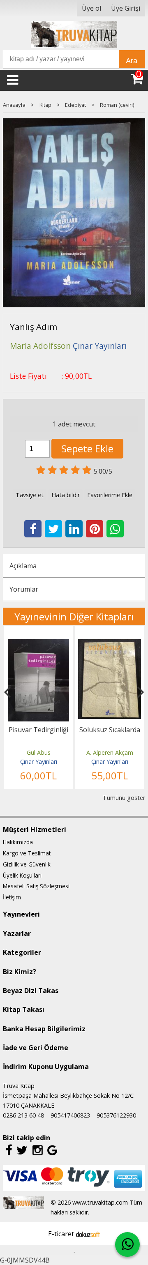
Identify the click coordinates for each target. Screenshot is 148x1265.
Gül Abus (39, 752)
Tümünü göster (124, 798)
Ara (131, 61)
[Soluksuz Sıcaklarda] (109, 644)
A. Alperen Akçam (109, 752)
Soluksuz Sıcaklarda (109, 729)
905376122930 (116, 1115)
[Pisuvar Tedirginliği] (38, 644)
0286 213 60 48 (23, 1115)
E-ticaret (61, 1233)
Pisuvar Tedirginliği (38, 729)
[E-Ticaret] (88, 1233)
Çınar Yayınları (38, 761)
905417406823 (70, 1115)
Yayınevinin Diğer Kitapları (74, 616)
